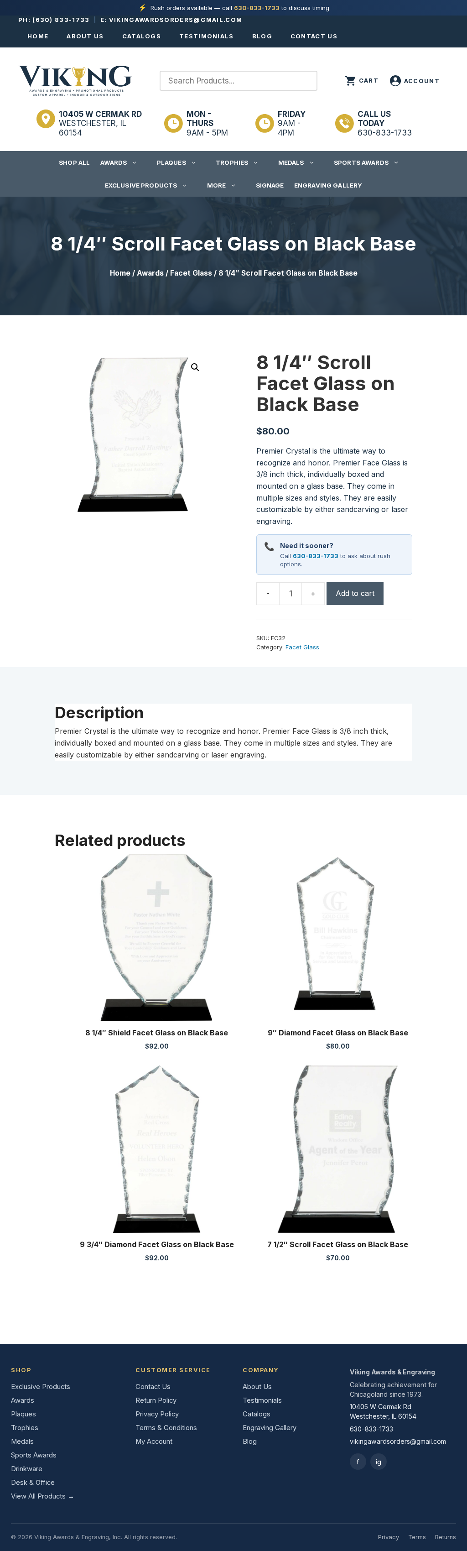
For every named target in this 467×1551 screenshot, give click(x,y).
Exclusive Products (141, 185)
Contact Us (314, 36)
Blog (262, 36)
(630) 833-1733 (60, 19)
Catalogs (141, 36)
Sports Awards (361, 162)
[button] (195, 367)
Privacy (388, 1537)
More (216, 185)
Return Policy (155, 1400)
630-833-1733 (257, 7)
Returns (445, 1537)
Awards (113, 162)
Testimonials (206, 36)
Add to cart (355, 593)
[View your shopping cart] (362, 80)
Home (37, 36)
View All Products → (42, 1496)
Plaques (171, 162)
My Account (153, 1441)
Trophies (232, 162)
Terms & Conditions (166, 1428)
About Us (85, 36)
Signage (270, 185)
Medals (291, 162)
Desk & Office (33, 1482)
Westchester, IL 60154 (100, 123)
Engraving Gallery (328, 185)
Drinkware (26, 1469)
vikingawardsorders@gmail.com (175, 19)
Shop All (74, 162)
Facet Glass (191, 273)
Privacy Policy (157, 1414)
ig (378, 1462)
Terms (417, 1537)
